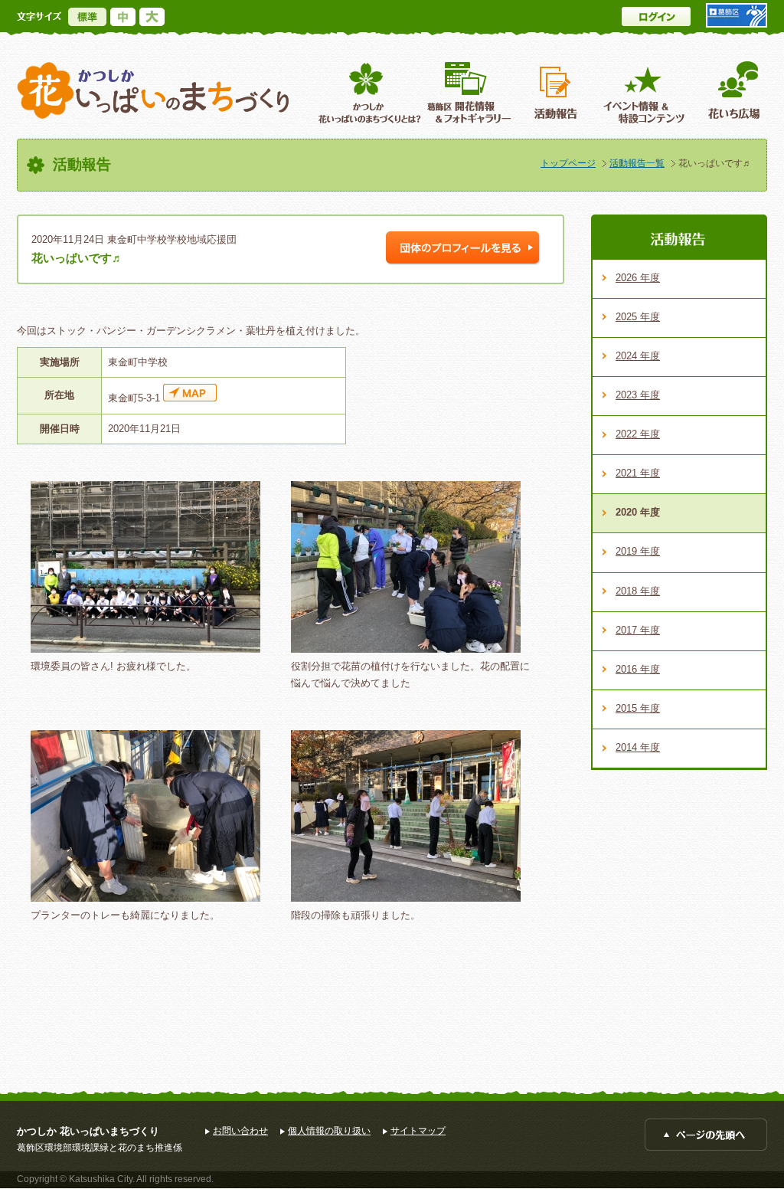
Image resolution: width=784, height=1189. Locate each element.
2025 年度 (638, 317)
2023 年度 (638, 395)
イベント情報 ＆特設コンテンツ (645, 92)
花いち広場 (728, 92)
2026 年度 (638, 277)
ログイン (656, 16)
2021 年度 (638, 473)
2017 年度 (638, 630)
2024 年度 (638, 356)
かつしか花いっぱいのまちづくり (153, 90)
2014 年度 (638, 747)
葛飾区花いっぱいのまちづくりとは (367, 92)
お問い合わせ (240, 1130)
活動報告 (557, 92)
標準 (87, 17)
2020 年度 (638, 512)
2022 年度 (638, 434)
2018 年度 (638, 591)
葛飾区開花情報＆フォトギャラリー (469, 92)
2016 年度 (638, 669)
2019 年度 (638, 551)
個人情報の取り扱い (329, 1130)
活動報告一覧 (637, 163)
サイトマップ (418, 1130)
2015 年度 (638, 708)
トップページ (568, 163)
